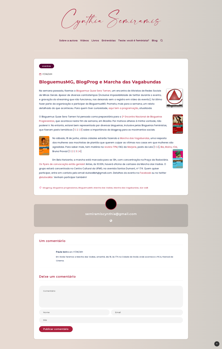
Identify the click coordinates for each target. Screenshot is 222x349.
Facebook (145, 172)
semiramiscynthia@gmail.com (111, 214)
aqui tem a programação (123, 108)
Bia (162, 147)
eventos (46, 66)
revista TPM (110, 147)
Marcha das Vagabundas (134, 138)
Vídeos (84, 40)
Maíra (168, 147)
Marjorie (131, 147)
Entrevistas (109, 40)
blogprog (47, 187)
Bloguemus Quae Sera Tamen (93, 90)
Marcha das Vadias (103, 187)
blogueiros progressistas (65, 187)
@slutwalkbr (46, 177)
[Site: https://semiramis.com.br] (111, 220)
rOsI (175, 147)
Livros (95, 40)
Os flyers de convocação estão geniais (61, 164)
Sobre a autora (68, 40)
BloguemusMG (85, 187)
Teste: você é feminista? (133, 40)
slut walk (144, 187)
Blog (155, 40)
